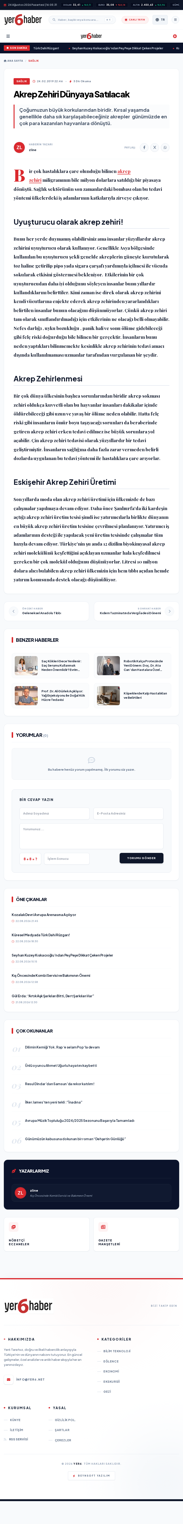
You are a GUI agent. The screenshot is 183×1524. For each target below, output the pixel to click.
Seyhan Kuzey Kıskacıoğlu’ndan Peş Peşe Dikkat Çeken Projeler (110, 48)
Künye (15, 1420)
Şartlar (62, 1430)
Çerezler (63, 1440)
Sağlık (33, 60)
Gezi (107, 1391)
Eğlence (111, 1361)
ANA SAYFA (15, 60)
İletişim (16, 1430)
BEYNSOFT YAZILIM (94, 1475)
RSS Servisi (18, 1439)
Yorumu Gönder (141, 858)
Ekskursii (111, 1381)
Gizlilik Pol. (65, 1420)
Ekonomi (111, 1371)
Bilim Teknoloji (117, 1351)
